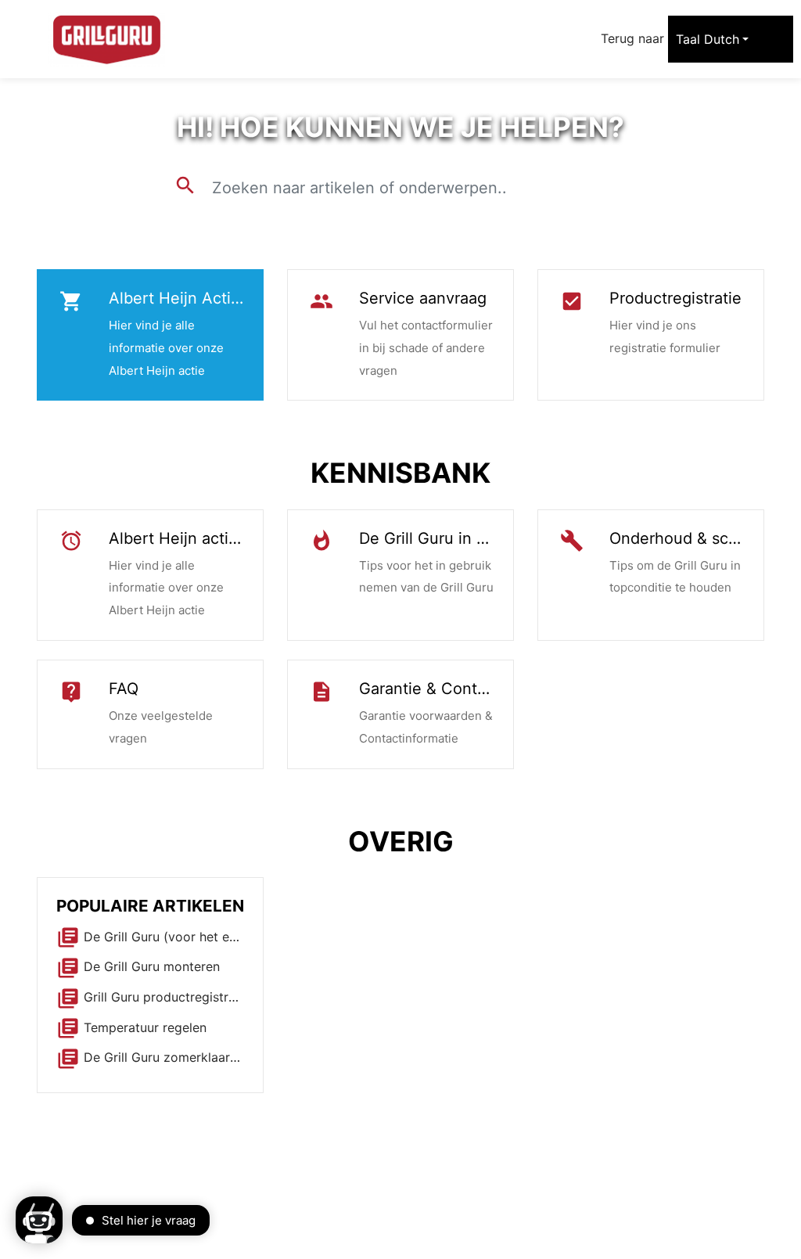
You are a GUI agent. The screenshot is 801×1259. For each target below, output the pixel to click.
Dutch (721, 39)
